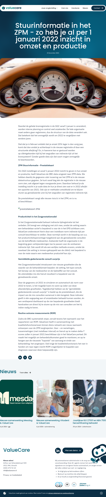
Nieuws (85, 8)
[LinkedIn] (58, 450)
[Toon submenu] (57, 8)
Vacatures (75, 8)
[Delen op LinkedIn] (20, 357)
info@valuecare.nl (10, 470)
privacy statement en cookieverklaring (61, 493)
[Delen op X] (25, 357)
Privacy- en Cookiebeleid (12, 475)
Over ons (64, 8)
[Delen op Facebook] (30, 357)
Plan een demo (71, 450)
